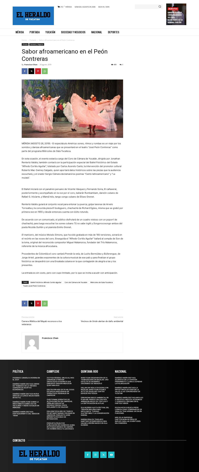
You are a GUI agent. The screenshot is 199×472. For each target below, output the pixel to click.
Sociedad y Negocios (36, 44)
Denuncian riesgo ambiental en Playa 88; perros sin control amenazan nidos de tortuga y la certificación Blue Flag (95, 400)
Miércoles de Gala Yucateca (101, 282)
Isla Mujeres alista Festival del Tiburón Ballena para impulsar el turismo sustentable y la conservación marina (95, 411)
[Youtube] (111, 455)
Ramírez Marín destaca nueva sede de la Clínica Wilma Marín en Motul (26, 396)
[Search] (160, 6)
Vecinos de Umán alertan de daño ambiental (102, 321)
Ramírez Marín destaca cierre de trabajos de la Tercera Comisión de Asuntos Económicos (26, 387)
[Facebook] (25, 71)
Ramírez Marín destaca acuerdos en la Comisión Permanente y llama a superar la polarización (128, 380)
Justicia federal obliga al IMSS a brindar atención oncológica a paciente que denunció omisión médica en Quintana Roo (60, 381)
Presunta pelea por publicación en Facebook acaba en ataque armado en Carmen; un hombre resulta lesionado (61, 426)
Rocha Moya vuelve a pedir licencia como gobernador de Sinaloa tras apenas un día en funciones (128, 410)
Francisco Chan (30, 64)
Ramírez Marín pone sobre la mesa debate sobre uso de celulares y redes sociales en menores (26, 405)
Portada (33, 40)
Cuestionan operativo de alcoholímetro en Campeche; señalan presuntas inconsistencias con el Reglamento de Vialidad (59, 403)
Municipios (173, 8)
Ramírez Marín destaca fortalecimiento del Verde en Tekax (26, 414)
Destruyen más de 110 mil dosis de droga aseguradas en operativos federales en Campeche (60, 392)
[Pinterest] (38, 71)
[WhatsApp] (45, 71)
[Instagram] (95, 455)
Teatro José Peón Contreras (34, 286)
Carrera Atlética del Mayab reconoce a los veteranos (42, 323)
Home (24, 40)
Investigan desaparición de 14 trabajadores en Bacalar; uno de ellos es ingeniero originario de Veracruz (95, 380)
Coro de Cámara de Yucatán (76, 282)
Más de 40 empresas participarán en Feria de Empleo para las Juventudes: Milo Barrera (128, 420)
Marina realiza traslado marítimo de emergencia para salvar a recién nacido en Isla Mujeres (94, 422)
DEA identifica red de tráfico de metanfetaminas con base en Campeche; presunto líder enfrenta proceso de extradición (61, 415)
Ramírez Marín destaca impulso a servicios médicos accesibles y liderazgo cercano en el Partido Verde (129, 400)
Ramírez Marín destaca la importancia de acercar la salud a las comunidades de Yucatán (127, 390)
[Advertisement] (110, 17)
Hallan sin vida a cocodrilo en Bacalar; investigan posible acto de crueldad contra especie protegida (94, 390)
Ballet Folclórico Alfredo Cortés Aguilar (46, 282)
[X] (31, 71)
